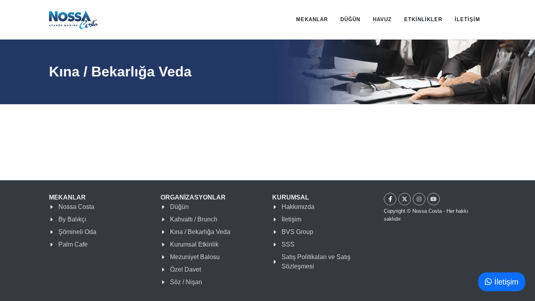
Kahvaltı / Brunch (193, 219)
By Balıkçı (72, 219)
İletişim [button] (505, 281)
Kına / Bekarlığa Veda (200, 231)
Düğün (179, 206)
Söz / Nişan (186, 282)
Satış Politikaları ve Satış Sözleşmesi (316, 262)
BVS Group (297, 231)
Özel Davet (185, 269)
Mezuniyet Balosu (195, 257)
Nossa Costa (76, 206)
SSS (288, 244)
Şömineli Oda (77, 231)
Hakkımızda (298, 206)
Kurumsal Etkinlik (194, 244)
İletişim (291, 219)
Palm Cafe (73, 244)
